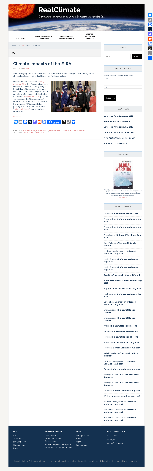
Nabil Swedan (110, 353)
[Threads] (150, 48)
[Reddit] (150, 38)
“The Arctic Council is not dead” (119, 138)
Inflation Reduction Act (33, 133)
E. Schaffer (109, 280)
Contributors (81, 445)
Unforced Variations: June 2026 (119, 132)
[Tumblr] (150, 29)
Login (15, 448)
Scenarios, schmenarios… (116, 143)
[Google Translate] (150, 43)
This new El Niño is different (117, 121)
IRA (44, 133)
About (16, 435)
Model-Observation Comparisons (53, 439)
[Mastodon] (150, 34)
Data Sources (51, 435)
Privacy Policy (19, 442)
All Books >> (123, 197)
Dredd (107, 275)
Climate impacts (29, 131)
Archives (79, 442)
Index (78, 438)
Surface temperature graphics (58, 444)
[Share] (150, 58)
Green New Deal (31, 96)
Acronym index (82, 435)
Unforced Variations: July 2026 (118, 127)
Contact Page (19, 445)
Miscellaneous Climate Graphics (59, 447)
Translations (18, 438)
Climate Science (42, 131)
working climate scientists (92, 461)
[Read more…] (17, 117)
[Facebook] (150, 24)
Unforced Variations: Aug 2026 (118, 116)
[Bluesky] (150, 14)
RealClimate (59, 10)
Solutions (81, 131)
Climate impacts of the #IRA (42, 63)
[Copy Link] (150, 53)
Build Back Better (21, 109)
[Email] (150, 19)
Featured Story (55, 131)
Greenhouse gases (69, 131)
